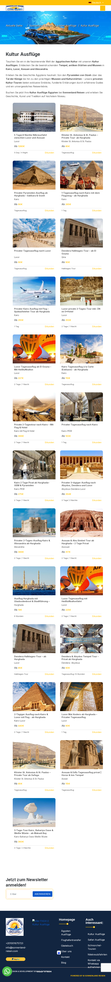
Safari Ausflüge (96, 939)
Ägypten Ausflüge (66, 932)
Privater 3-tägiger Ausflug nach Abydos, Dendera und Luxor (79, 484)
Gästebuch (67, 945)
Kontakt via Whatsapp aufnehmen (94, 964)
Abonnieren (42, 894)
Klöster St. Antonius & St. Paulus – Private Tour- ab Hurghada (80, 136)
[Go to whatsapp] (7, 971)
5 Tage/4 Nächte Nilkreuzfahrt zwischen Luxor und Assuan (30, 136)
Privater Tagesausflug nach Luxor (32, 250)
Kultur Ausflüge (96, 934)
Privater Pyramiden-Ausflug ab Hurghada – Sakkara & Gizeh (31, 194)
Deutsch (96, 2)
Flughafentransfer (70, 940)
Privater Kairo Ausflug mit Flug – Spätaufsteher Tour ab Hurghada (32, 310)
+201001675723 (14, 943)
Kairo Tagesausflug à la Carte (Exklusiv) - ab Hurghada (78, 368)
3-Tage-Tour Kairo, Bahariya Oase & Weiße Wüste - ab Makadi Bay (33, 832)
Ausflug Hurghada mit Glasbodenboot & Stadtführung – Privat (32, 601)
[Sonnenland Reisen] (15, 8)
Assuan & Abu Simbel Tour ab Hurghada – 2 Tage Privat (78, 542)
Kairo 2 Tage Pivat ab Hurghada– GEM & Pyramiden (31, 484)
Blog (63, 962)
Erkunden (49, 152)
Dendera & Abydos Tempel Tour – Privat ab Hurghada (80, 658)
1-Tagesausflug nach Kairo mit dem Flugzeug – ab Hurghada (81, 194)
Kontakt (65, 957)
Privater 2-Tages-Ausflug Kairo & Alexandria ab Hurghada (32, 542)
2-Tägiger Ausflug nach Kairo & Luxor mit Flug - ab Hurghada (31, 716)
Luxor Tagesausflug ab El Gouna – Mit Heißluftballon (32, 368)
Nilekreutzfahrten (96, 954)
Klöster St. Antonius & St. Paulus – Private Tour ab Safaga (32, 774)
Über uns (66, 951)
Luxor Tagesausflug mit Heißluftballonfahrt (74, 600)
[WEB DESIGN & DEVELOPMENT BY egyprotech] (44, 972)
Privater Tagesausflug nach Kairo (80, 424)
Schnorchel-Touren (95, 947)
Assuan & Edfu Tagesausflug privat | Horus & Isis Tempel (81, 774)
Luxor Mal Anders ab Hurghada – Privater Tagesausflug (79, 716)
